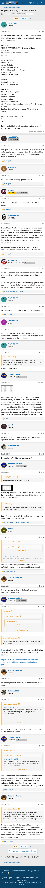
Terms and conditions (18, 871)
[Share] (39, 32)
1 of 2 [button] (16, 18)
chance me (29, 14)
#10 (42, 383)
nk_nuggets (7, 14)
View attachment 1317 (10, 707)
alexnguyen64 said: (9, 477)
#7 (43, 306)
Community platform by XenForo (20, 877)
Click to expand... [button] (22, 550)
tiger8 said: (6, 504)
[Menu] (3, 2)
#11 (42, 433)
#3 (43, 176)
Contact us (5, 871)
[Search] (42, 2)
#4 (43, 199)
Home (4, 873)
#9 (43, 352)
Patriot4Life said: (8, 357)
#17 (42, 679)
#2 (43, 145)
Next (23, 18)
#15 (42, 586)
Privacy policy (31, 871)
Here (3, 650)
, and (16, 522)
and (14, 291)
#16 (42, 607)
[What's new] (37, 2)
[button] (2, 867)
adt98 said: (6, 611)
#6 (43, 269)
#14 (42, 537)
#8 (43, 329)
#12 (42, 454)
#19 (42, 746)
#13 (42, 472)
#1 (43, 32)
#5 (43, 224)
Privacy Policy (28, 882)
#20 (42, 804)
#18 (42, 699)
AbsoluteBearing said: (10, 638)
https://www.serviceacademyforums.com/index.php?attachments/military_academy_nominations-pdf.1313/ (22, 662)
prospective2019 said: (10, 542)
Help (39, 871)
